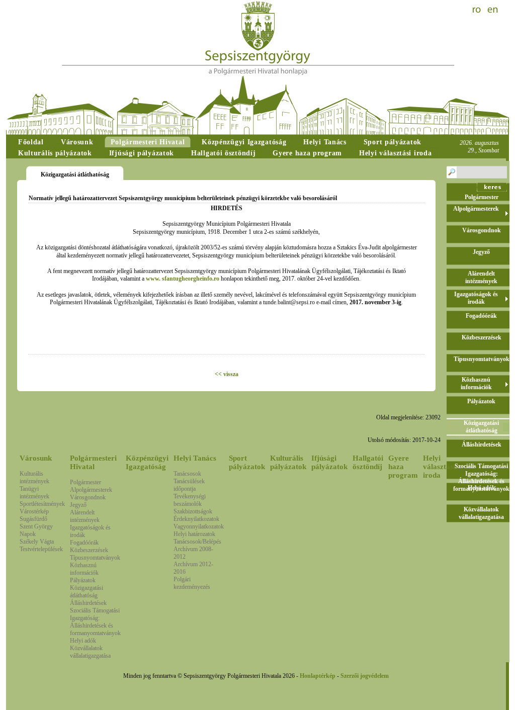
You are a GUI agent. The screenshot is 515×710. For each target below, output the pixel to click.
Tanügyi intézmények (34, 492)
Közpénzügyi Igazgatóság (147, 462)
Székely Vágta (37, 541)
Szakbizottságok (193, 511)
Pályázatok (83, 580)
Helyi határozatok (194, 534)
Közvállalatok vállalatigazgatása (90, 652)
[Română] (478, 10)
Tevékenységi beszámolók (190, 500)
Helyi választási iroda (439, 466)
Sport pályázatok (247, 462)
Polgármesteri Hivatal (93, 462)
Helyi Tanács (195, 458)
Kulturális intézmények (34, 477)
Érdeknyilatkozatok (196, 518)
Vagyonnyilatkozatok (199, 526)
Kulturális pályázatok (288, 462)
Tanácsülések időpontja (189, 485)
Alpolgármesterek (91, 489)
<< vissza (226, 374)
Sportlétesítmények (42, 503)
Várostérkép (34, 511)
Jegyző (78, 504)
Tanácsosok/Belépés (197, 541)
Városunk (36, 458)
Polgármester (85, 482)
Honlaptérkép (317, 675)
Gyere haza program (403, 466)
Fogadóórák (84, 542)
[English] (493, 10)
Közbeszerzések (89, 550)
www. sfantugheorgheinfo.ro (182, 278)
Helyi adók (83, 640)
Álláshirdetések (88, 602)
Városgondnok (88, 497)
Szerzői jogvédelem (364, 675)
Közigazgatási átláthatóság (86, 591)
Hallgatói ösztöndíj (368, 462)
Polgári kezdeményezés (192, 583)
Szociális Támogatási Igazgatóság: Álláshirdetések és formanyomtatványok (95, 622)
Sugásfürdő (33, 518)
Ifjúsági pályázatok (329, 462)
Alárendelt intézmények (85, 516)
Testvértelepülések (41, 549)
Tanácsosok (187, 473)
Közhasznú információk (84, 569)
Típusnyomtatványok (95, 557)
